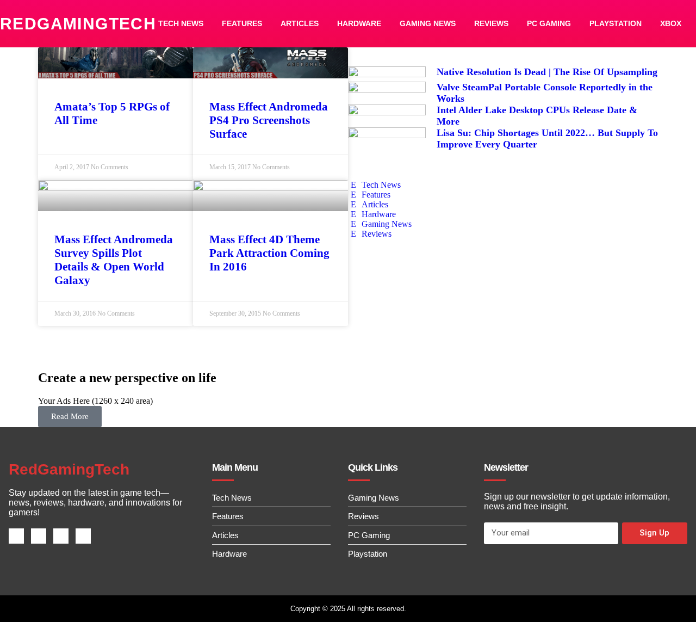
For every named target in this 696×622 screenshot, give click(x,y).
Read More (70, 416)
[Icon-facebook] (16, 536)
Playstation (615, 23)
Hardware (359, 23)
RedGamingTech (78, 24)
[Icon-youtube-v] (83, 536)
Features (242, 23)
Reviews (491, 23)
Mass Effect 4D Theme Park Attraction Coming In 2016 (269, 253)
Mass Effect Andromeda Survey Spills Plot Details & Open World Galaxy (113, 260)
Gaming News (428, 23)
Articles (300, 23)
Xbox (670, 23)
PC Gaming (549, 23)
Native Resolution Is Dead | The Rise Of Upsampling (547, 71)
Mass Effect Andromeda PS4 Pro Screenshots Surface (268, 120)
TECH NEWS (180, 23)
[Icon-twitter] (38, 536)
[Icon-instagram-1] (61, 536)
